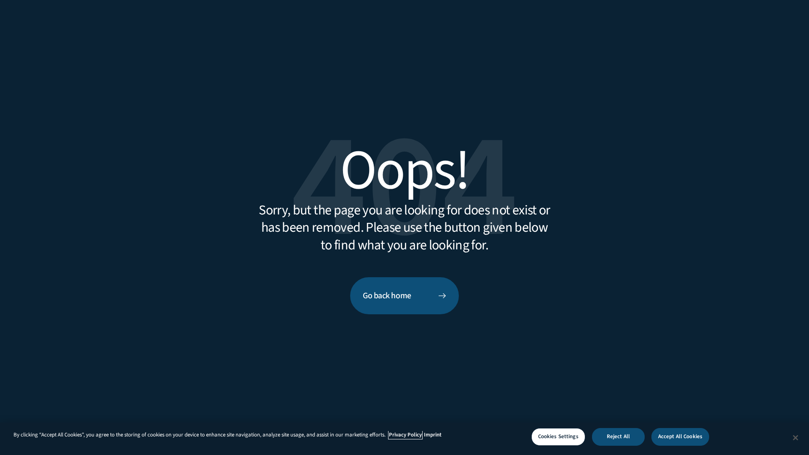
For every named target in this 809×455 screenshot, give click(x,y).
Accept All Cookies (680, 436)
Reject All (618, 436)
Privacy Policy (405, 435)
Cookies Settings (558, 436)
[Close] (795, 437)
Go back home (387, 296)
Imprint (433, 435)
